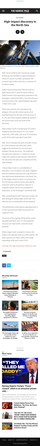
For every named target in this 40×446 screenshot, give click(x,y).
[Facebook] (18, 32)
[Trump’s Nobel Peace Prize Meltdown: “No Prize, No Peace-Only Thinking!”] (7, 405)
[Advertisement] (20, 4)
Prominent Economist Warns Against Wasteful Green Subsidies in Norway (10, 294)
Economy (19, 17)
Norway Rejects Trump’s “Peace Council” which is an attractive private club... (19, 388)
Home (4, 440)
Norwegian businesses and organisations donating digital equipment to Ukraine (10, 314)
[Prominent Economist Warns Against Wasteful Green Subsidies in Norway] (10, 285)
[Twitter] (22, 32)
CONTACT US (33, 440)
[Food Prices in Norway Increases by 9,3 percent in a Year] (30, 285)
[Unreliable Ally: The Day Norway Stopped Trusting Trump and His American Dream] (7, 426)
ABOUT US (11, 440)
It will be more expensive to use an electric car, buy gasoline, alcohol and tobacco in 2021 (30, 335)
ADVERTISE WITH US (22, 440)
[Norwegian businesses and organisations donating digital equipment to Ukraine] (10, 305)
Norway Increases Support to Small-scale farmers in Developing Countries (29, 314)
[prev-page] (18, 342)
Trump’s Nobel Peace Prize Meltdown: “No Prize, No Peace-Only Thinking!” (26, 405)
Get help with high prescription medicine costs (19, 246)
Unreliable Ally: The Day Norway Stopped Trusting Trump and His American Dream (26, 426)
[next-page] (21, 342)
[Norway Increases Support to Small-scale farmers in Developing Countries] (30, 305)
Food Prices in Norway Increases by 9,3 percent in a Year (30, 293)
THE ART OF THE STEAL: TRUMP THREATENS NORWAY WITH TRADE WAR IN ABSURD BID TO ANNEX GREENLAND (25, 416)
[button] (3, 11)
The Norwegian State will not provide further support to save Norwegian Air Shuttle (10, 335)
